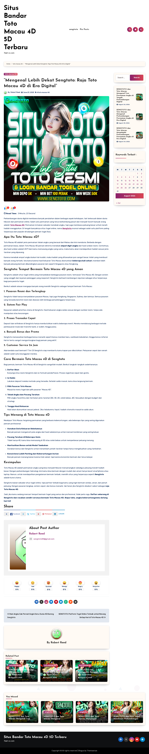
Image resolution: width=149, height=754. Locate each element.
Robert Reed (15, 92)
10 (117, 181)
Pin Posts (84, 29)
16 (141, 181)
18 (121, 184)
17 (117, 184)
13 (129, 181)
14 (133, 181)
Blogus (81, 751)
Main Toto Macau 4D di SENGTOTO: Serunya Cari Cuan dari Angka (55, 672)
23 (141, 184)
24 (118, 188)
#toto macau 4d (43, 92)
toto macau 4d (11, 74)
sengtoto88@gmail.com (43, 539)
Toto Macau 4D (17, 225)
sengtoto (73, 29)
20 (130, 184)
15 (137, 181)
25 (122, 188)
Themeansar (92, 751)
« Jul (118, 203)
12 (125, 181)
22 (138, 184)
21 (133, 184)
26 (126, 188)
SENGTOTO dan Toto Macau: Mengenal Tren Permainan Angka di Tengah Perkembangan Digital (125, 95)
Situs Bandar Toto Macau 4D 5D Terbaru (35, 737)
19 (125, 184)
